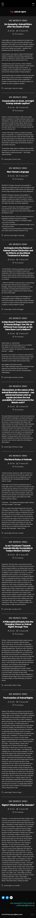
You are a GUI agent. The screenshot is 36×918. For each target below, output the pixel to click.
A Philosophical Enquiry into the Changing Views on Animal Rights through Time (18, 624)
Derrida (14, 309)
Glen (13, 31)
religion (20, 88)
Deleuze (14, 792)
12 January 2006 (23, 631)
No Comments (19, 34)
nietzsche (15, 88)
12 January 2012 (23, 463)
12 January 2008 (23, 555)
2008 (10, 542)
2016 (10, 97)
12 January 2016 (23, 107)
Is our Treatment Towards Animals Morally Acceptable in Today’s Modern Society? (18, 548)
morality (20, 377)
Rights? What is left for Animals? (18, 805)
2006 (10, 618)
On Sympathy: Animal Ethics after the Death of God (18, 25)
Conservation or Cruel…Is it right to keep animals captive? (18, 102)
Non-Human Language (18, 171)
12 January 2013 (23, 176)
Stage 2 (24, 97)
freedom (14, 159)
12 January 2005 (23, 702)
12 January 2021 (23, 31)
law (13, 885)
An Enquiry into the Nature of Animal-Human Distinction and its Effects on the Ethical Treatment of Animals (18, 252)
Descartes (15, 533)
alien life (6, 235)
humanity (15, 377)
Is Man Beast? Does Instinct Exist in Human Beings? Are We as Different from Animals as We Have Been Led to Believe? (18, 326)
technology (21, 235)
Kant (19, 159)
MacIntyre (15, 447)
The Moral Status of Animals (18, 459)
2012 (10, 455)
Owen (19, 609)
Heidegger (20, 309)
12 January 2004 (23, 809)
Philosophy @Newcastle (18, 4)
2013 (10, 168)
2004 (10, 801)
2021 (10, 20)
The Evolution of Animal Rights (18, 697)
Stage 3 (24, 20)
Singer (21, 447)
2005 (10, 694)
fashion (14, 685)
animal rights (8, 88)
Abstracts (17, 20)
